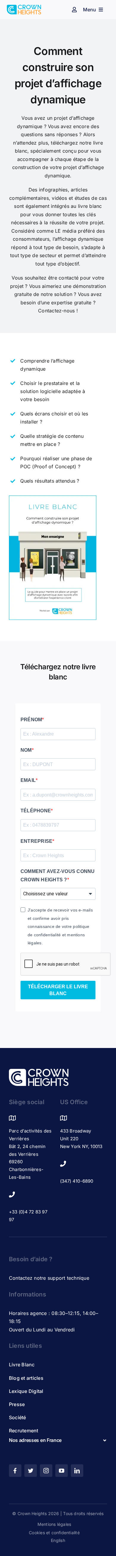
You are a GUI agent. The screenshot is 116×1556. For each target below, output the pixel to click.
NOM (26, 750)
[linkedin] (77, 1470)
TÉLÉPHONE (36, 810)
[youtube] (61, 1470)
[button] (58, 1440)
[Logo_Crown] (24, 7)
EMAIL (28, 780)
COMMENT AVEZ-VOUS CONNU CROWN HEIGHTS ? (58, 875)
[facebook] (15, 1470)
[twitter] (30, 1470)
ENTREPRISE (36, 841)
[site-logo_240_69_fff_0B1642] (38, 1071)
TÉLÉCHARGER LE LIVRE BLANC (58, 990)
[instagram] (46, 1470)
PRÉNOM (31, 719)
